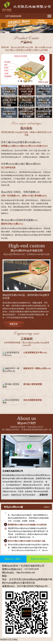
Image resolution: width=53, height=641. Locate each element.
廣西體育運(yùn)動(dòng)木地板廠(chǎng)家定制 (27, 521)
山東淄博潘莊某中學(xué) (35, 352)
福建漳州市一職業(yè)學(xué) (37, 368)
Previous (3, 25)
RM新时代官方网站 (9, 639)
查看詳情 (43, 495)
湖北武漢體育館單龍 (32, 400)
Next (49, 25)
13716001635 (13, 16)
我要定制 (13, 324)
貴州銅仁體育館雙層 (32, 384)
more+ (47, 507)
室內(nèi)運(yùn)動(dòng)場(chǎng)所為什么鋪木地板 (27, 537)
